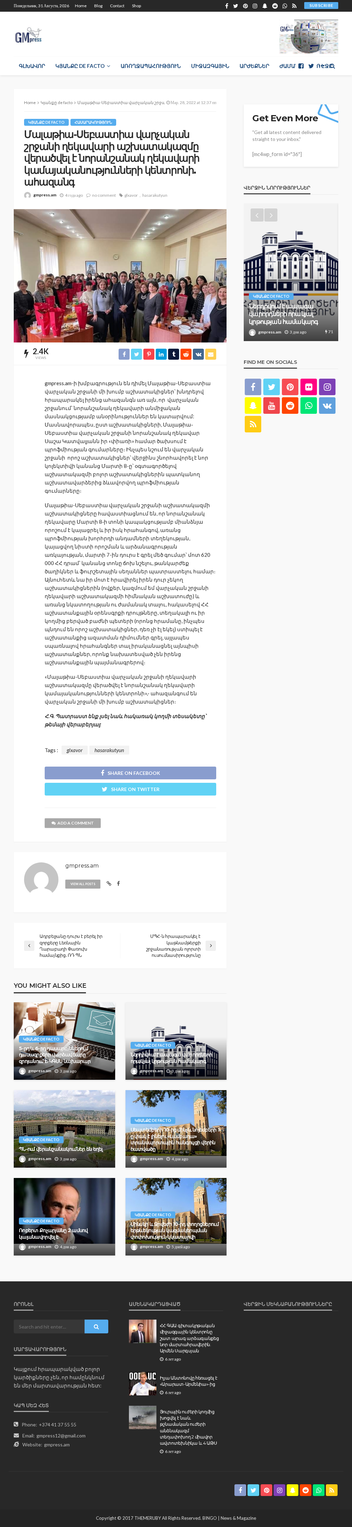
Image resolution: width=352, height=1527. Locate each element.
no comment (104, 195)
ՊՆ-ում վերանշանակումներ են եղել (61, 1149)
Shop (136, 5)
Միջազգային (210, 66)
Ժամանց (290, 66)
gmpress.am (44, 194)
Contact (117, 5)
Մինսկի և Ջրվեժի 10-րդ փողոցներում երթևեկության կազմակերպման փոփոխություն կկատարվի (175, 1230)
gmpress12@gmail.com (61, 1435)
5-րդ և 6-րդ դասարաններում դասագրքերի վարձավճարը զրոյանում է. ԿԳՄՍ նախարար (54, 1054)
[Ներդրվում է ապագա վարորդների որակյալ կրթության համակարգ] (176, 1041)
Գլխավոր (32, 66)
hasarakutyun (154, 195)
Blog (98, 5)
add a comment (75, 823)
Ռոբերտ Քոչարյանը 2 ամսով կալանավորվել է (53, 1233)
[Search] (332, 66)
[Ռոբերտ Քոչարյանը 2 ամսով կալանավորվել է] (64, 1217)
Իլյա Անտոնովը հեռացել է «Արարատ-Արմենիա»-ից (189, 1381)
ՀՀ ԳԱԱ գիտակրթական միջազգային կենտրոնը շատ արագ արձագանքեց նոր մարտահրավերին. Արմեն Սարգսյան (189, 1338)
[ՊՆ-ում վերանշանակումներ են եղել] (64, 1129)
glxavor (131, 195)
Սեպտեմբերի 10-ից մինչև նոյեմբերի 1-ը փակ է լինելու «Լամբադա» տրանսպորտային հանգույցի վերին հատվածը (176, 1139)
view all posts (82, 884)
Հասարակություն (93, 122)
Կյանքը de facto (79, 66)
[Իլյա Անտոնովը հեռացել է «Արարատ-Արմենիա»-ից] (142, 1383)
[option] (291, 272)
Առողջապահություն (151, 66)
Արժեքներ (254, 66)
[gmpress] (28, 33)
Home (81, 5)
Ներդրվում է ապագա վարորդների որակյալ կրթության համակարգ (171, 1058)
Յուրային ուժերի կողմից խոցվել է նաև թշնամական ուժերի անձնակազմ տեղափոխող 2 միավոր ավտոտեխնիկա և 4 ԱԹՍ (188, 1427)
